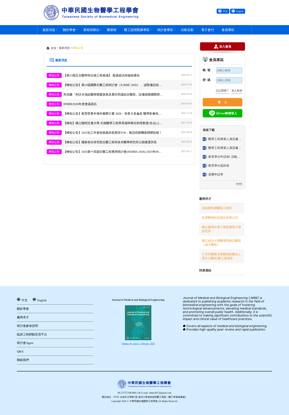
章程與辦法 (91, 29)
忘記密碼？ (222, 90)
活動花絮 (187, 29)
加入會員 (225, 46)
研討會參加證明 (27, 326)
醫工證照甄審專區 (137, 29)
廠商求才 (205, 198)
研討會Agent (25, 343)
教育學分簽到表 (218, 165)
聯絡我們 (23, 360)
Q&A (20, 351)
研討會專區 (165, 29)
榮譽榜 (111, 29)
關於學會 (69, 29)
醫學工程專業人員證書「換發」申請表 (225, 148)
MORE (239, 183)
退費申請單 (215, 174)
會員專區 (228, 29)
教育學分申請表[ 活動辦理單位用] (225, 156)
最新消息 (48, 29)
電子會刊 (207, 29)
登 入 (222, 102)
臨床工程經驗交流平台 (32, 334)
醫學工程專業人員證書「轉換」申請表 (225, 139)
